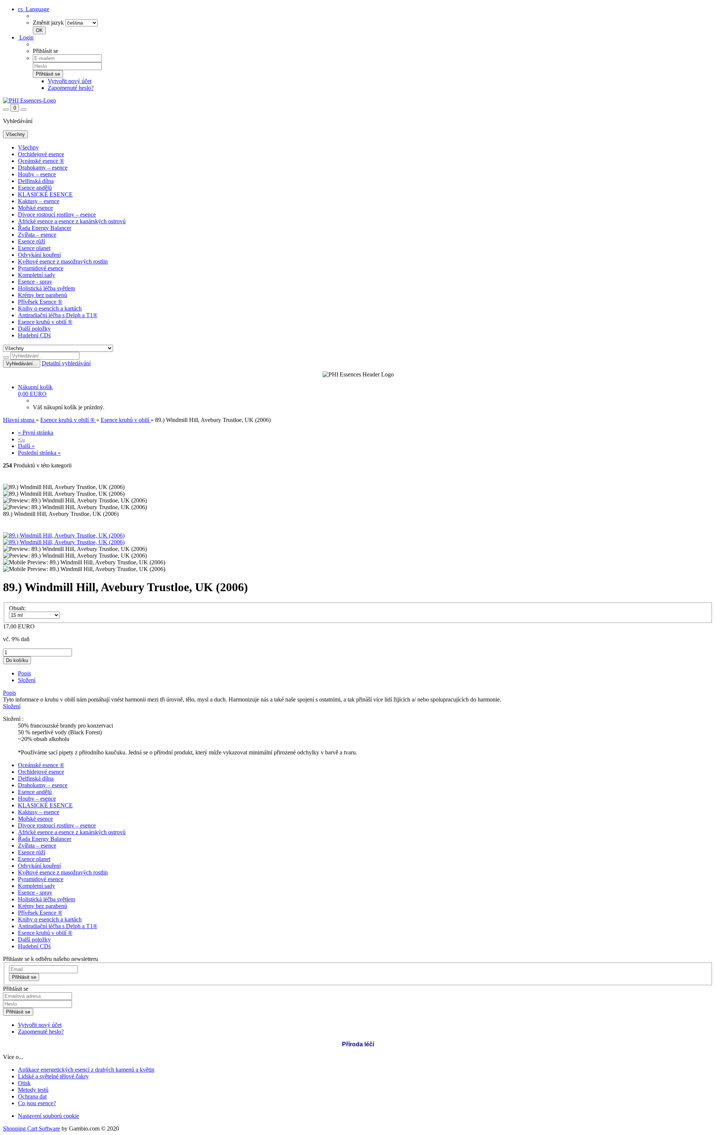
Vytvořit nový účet (69, 81)
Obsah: (17, 608)
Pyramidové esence (40, 268)
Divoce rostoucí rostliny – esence (57, 214)
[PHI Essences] (29, 100)
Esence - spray (35, 281)
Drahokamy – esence (42, 167)
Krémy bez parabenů (42, 295)
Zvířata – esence (37, 234)
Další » (26, 446)
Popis (24, 673)
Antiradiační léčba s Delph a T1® (57, 315)
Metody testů (33, 1090)
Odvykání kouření (39, 255)
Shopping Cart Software (31, 1128)
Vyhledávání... (21, 363)
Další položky (34, 328)
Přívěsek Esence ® (40, 302)
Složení (26, 680)
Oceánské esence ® (41, 161)
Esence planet (34, 248)
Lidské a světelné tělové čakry (53, 1076)
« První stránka (35, 432)
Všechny (28, 147)
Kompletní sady (36, 275)
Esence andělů (35, 188)
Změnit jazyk (48, 22)
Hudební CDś (34, 335)
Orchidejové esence (41, 154)
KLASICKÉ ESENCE (45, 194)
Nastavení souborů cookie (48, 1116)
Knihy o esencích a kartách (50, 308)
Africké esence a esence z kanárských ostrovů (72, 221)
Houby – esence (37, 174)
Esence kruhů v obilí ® (45, 322)
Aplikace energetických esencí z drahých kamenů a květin (86, 1069)
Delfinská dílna (36, 181)
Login (26, 37)
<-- (21, 439)
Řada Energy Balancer (44, 228)
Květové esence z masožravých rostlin (63, 261)
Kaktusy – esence (38, 201)
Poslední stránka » (39, 453)
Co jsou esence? (37, 1103)
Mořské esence (35, 208)
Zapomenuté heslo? (71, 88)
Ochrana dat (32, 1096)
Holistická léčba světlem (46, 288)
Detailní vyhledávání (66, 363)
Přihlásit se (24, 977)
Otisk (24, 1083)
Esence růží (31, 241)
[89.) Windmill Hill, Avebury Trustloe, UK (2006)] (64, 535)
